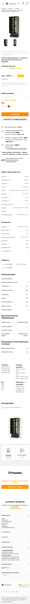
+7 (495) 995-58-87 (15, 508)
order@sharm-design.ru (7, 552)
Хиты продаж (5, 523)
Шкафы (17, 8)
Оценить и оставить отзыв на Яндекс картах (15, 481)
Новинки (4, 524)
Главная (3, 8)
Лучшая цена (5, 520)
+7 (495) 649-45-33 (6, 558)
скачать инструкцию (12, 407)
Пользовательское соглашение (10, 599)
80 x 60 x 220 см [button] (8, 97)
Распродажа (5, 526)
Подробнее (8, 458)
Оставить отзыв (15, 68)
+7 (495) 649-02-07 (6, 556)
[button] (26, 5)
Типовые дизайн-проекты (8, 527)
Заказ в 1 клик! (10, 100)
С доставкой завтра (6, 521)
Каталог (10, 8)
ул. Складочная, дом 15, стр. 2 (12, 559)
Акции (3, 518)
